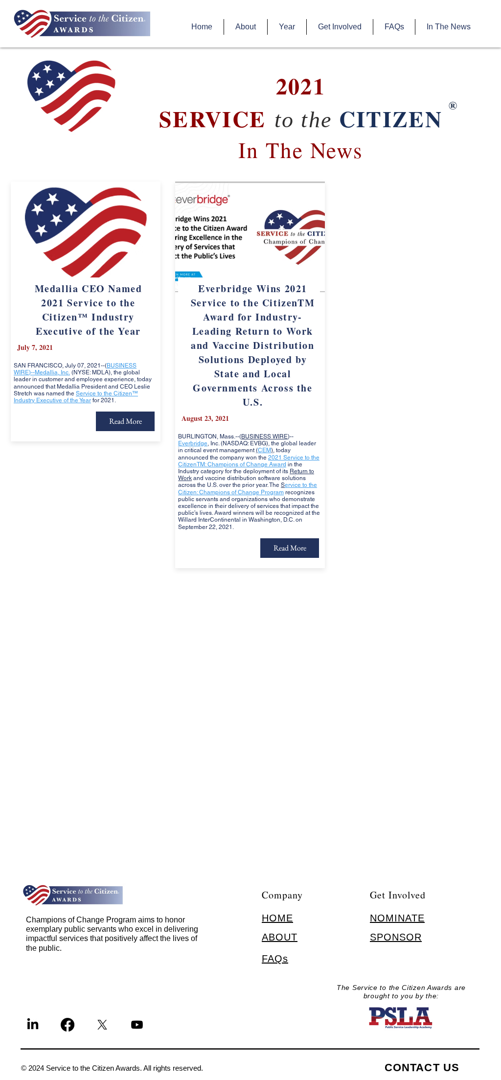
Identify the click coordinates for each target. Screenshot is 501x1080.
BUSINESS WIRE (264, 436)
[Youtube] (137, 1025)
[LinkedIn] (33, 1025)
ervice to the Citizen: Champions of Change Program (247, 488)
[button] (245, 27)
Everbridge (192, 443)
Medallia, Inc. (52, 372)
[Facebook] (67, 1025)
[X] (102, 1025)
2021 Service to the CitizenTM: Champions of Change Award (248, 461)
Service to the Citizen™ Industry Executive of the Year (76, 397)
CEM (264, 450)
